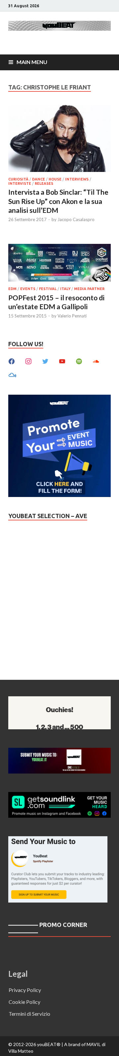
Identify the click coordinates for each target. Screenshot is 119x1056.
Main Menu (32, 62)
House (55, 179)
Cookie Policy (24, 1002)
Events (27, 289)
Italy (65, 289)
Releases (44, 183)
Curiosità (18, 179)
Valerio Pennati (72, 315)
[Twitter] (45, 360)
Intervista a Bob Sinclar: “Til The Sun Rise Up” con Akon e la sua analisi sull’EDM (58, 201)
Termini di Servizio (29, 1013)
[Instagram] (28, 360)
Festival (48, 289)
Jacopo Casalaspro (76, 219)
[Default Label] (62, 360)
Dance (38, 179)
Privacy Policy (25, 990)
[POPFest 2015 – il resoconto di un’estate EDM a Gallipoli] (59, 264)
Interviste (19, 183)
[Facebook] (11, 360)
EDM (12, 289)
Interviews (77, 179)
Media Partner (89, 289)
